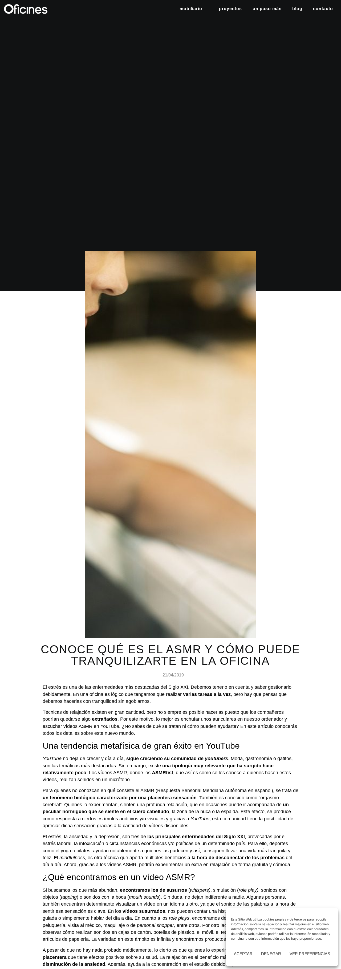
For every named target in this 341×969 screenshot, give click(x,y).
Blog (297, 8)
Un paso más (267, 8)
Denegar (271, 953)
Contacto (323, 8)
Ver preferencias (310, 953)
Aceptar (243, 953)
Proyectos (230, 8)
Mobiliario (191, 8)
